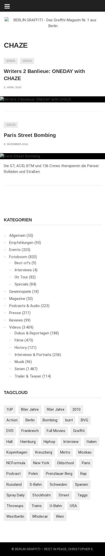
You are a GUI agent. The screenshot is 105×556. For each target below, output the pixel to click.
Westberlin (15, 516)
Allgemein (17, 235)
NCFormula (15, 463)
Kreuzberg (43, 452)
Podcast (13, 473)
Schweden (58, 484)
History (21, 347)
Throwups (14, 506)
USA (73, 506)
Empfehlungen (21, 242)
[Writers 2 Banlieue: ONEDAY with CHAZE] (52, 99)
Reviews (16, 320)
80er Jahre (30, 409)
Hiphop (49, 441)
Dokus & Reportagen (32, 333)
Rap (83, 473)
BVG (84, 420)
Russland (14, 484)
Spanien (81, 484)
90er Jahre (55, 409)
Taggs (82, 495)
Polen (33, 473)
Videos (27, 61)
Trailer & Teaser (28, 376)
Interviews (23, 270)
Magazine (17, 298)
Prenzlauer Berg (59, 473)
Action (12, 420)
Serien (10, 61)
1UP (9, 409)
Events (15, 249)
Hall (9, 441)
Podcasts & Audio (24, 305)
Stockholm (41, 495)
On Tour (21, 277)
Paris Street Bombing (30, 135)
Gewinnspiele (20, 291)
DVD (10, 430)
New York (41, 463)
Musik (19, 362)
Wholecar (40, 516)
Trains (36, 506)
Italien (91, 441)
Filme (19, 340)
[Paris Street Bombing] (52, 156)
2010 (76, 409)
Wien (60, 516)
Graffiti (79, 430)
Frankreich (30, 430)
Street (64, 495)
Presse (15, 313)
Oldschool (65, 463)
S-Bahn (36, 484)
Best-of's (23, 263)
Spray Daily (15, 495)
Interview (70, 441)
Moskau (84, 452)
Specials (22, 284)
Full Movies (56, 430)
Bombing (50, 420)
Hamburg (28, 441)
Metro (65, 452)
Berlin (30, 420)
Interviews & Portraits (33, 354)
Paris (86, 463)
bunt (69, 420)
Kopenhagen (16, 452)
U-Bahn (56, 506)
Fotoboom (18, 257)
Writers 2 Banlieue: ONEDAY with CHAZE (44, 74)
